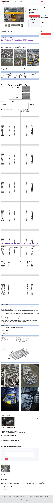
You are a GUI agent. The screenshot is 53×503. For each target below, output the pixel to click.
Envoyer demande (34, 15)
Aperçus (41, 496)
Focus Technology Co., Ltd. (26, 499)
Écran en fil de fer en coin (42, 483)
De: (4, 449)
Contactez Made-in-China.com (25, 496)
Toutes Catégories (4, 3)
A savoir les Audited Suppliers (36, 496)
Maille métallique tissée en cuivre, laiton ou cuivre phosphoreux (7, 483)
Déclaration (9, 496)
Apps (47, 3)
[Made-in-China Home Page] (5, 1)
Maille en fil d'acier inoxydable (17, 483)
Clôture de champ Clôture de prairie (17, 482)
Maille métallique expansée (4, 482)
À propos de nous (5, 496)
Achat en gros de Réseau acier (4, 492)
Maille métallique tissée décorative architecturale (44, 482)
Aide (44, 3)
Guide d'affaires (44, 496)
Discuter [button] (47, 15)
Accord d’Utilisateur (13, 496)
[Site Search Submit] (42, 1)
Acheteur (41, 3)
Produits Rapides (31, 496)
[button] (51, 1)
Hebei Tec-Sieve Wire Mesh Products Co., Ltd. (35, 9)
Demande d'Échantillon (45, 17)
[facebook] (47, 496)
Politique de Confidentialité (19, 496)
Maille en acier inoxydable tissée (30, 482)
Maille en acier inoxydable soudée (30, 483)
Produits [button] (12, 1)
